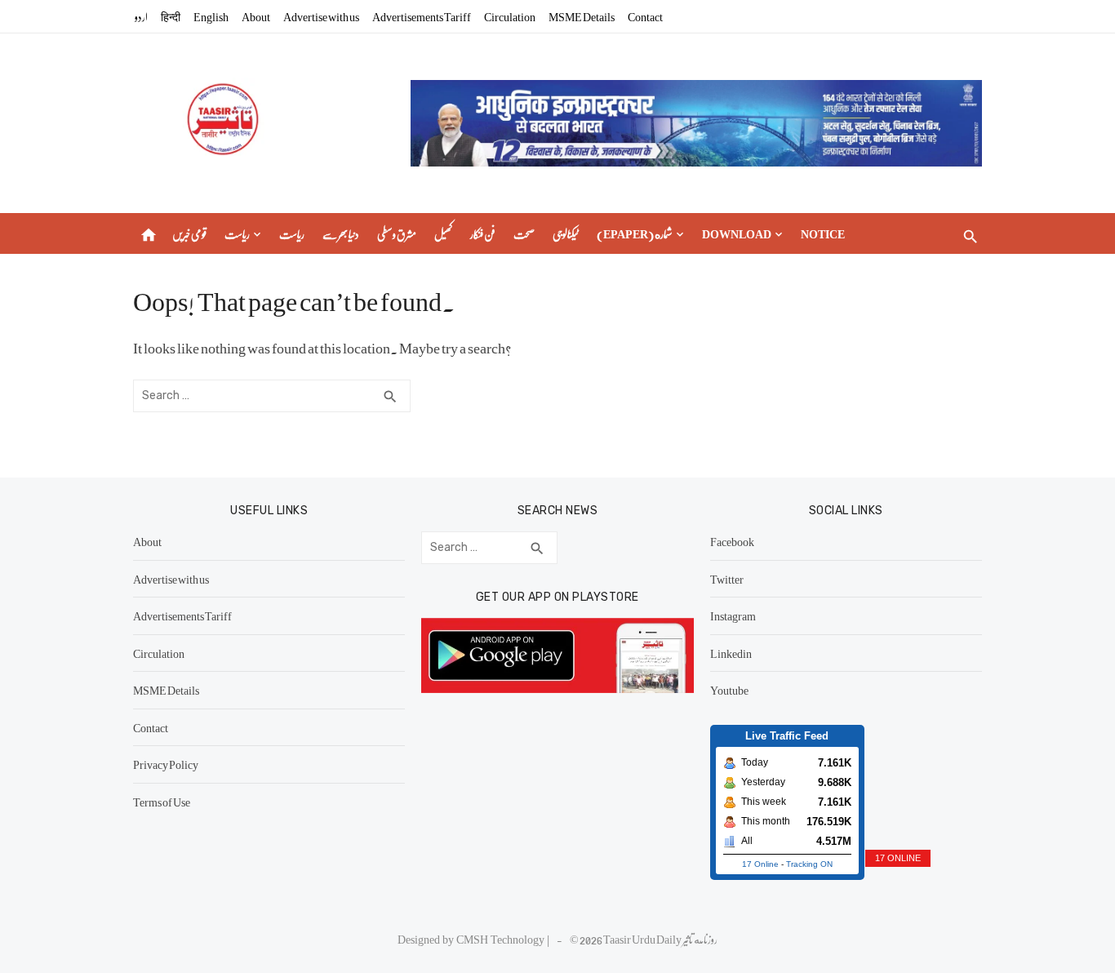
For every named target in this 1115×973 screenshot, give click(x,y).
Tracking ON (809, 864)
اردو (141, 16)
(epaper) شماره (635, 233)
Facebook (732, 541)
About (256, 16)
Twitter (727, 579)
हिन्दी (170, 16)
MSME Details (582, 16)
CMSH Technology (501, 939)
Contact (645, 16)
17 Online (760, 864)
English (211, 16)
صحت (524, 233)
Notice (823, 233)
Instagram (733, 615)
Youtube (729, 690)
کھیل (443, 233)
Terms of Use (161, 801)
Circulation (509, 16)
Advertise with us (321, 16)
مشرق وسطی (396, 233)
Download (736, 233)
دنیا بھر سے (340, 233)
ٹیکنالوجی (566, 233)
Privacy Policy (165, 764)
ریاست (237, 233)
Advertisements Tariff (421, 16)
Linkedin (731, 653)
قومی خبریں (189, 233)
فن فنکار (482, 233)
